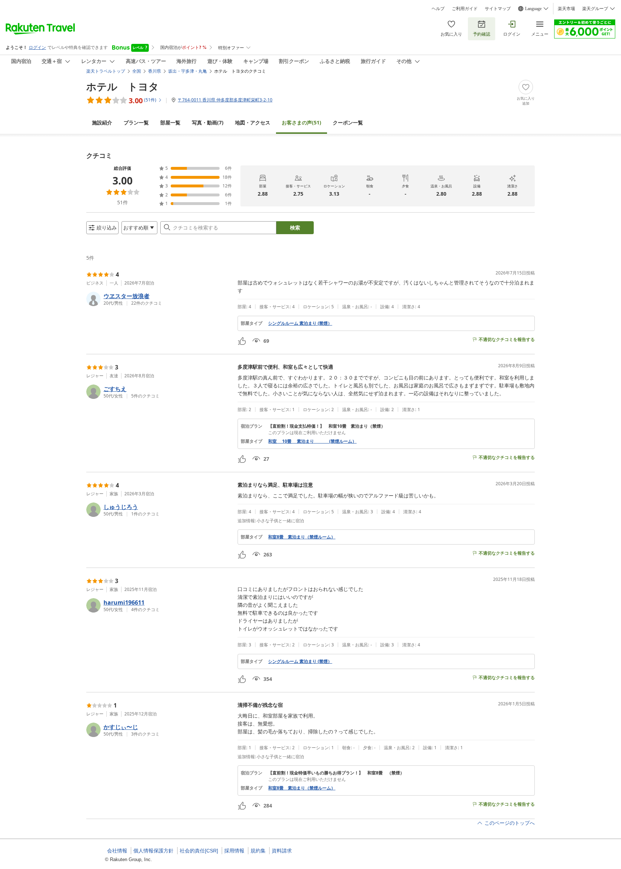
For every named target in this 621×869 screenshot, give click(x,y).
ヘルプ (438, 8)
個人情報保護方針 (153, 851)
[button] (159, 299)
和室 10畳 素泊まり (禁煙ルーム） (312, 441)
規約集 (258, 851)
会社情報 (117, 851)
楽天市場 (566, 8)
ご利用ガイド (465, 8)
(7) (208, 122)
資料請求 (282, 851)
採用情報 (234, 851)
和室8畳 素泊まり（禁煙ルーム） (301, 537)
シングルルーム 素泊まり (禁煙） (300, 323)
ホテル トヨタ (122, 86)
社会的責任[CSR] (199, 851)
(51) (301, 122)
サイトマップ (498, 8)
